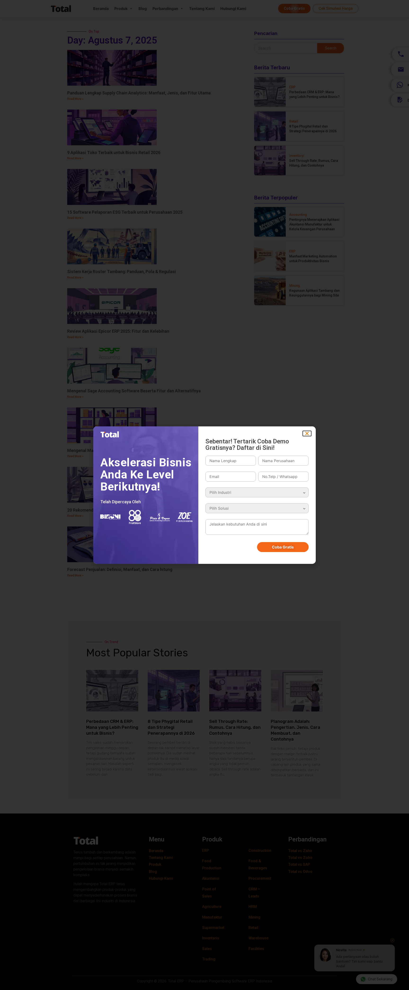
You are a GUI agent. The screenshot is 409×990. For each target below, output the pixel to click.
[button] (307, 433)
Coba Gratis (283, 547)
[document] (204, 495)
